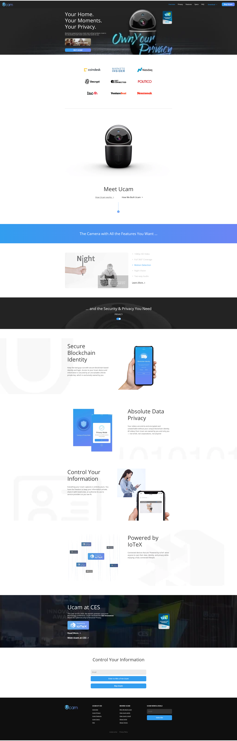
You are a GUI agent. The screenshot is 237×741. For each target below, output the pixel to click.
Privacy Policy (123, 732)
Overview (171, 4)
